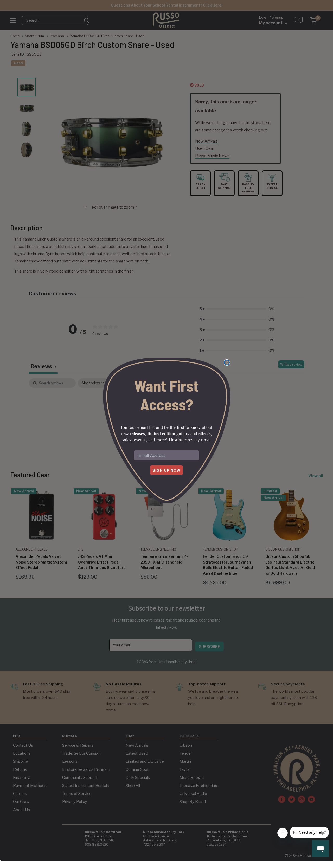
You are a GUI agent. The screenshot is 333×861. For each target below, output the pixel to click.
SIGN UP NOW (166, 470)
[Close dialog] (226, 362)
